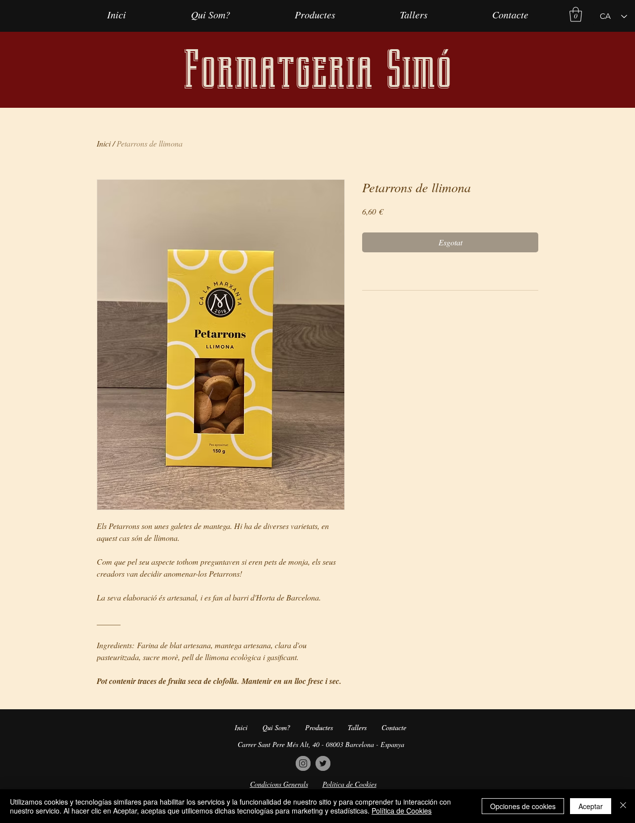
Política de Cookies (402, 811)
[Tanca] (623, 806)
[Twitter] (323, 763)
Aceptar (590, 806)
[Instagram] (303, 763)
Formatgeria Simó (317, 69)
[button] (576, 14)
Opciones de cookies (523, 806)
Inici (104, 143)
